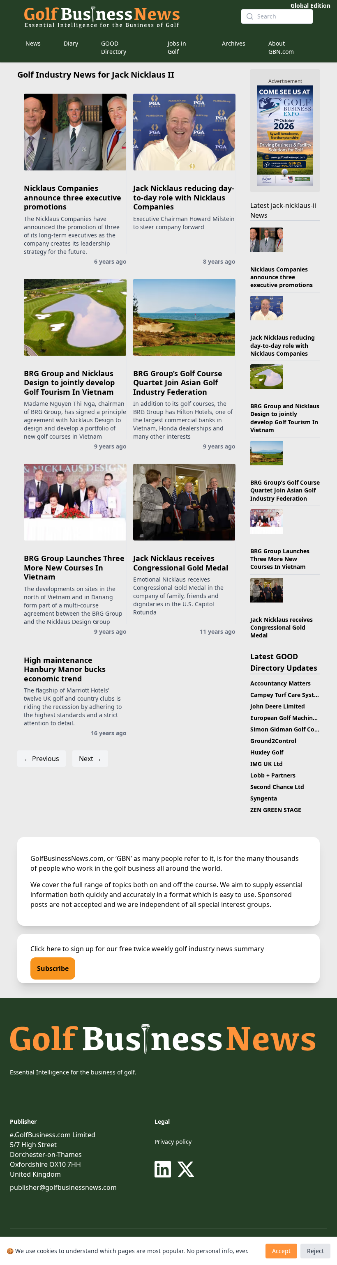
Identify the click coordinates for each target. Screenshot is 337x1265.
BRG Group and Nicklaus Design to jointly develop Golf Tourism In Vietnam (69, 382)
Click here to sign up (62, 948)
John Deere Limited (277, 706)
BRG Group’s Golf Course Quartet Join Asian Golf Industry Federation (177, 382)
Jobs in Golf (177, 47)
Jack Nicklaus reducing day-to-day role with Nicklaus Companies (183, 197)
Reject (315, 1251)
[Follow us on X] (185, 1169)
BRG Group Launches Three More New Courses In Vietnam (74, 567)
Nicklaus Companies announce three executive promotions (72, 197)
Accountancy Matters (280, 683)
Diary (71, 43)
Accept (281, 1251)
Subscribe (53, 968)
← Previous (41, 758)
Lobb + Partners (272, 775)
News (33, 43)
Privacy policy (173, 1141)
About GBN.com (281, 47)
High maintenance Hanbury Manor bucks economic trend (65, 669)
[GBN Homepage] (126, 16)
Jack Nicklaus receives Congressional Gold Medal (180, 563)
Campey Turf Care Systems (288, 695)
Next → (90, 758)
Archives (233, 43)
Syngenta (263, 798)
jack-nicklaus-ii (293, 205)
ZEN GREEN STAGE (275, 810)
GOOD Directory (113, 47)
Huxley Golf (266, 752)
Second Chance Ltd (277, 787)
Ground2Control (273, 741)
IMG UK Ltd (266, 764)
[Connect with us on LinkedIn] (164, 1169)
